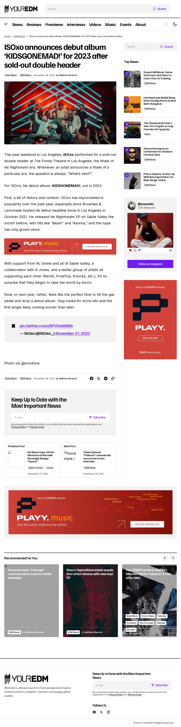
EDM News (19, 36)
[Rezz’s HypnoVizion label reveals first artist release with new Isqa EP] (90, 600)
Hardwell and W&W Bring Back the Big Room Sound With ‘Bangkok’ (160, 100)
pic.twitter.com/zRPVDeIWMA (46, 325)
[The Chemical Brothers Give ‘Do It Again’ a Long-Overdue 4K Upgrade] (132, 130)
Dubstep (162, 616)
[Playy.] (90, 512)
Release (161, 623)
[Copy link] (112, 378)
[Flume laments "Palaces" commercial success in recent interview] (88, 460)
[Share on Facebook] (91, 378)
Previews (131, 623)
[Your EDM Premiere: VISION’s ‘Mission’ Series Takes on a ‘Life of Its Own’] (149, 600)
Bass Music (11, 75)
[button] (6, 24)
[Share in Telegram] (105, 378)
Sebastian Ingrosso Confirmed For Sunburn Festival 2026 (158, 151)
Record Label (146, 623)
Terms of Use (37, 427)
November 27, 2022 (72, 333)
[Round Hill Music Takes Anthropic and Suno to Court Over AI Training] (132, 79)
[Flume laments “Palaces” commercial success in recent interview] (31, 600)
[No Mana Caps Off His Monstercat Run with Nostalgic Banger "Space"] (32, 460)
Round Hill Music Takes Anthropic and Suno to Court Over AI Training (158, 75)
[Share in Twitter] (98, 378)
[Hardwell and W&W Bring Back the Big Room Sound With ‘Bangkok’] (132, 104)
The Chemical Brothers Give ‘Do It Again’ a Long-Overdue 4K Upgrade (159, 126)
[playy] (60, 246)
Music (148, 134)
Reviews (131, 629)
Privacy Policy (18, 427)
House (49, 467)
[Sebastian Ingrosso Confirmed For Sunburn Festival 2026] (132, 155)
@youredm (146, 203)
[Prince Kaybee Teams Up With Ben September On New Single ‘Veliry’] (132, 180)
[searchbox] (98, 9)
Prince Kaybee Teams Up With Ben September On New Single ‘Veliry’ (159, 177)
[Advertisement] (150, 319)
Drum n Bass (148, 616)
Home (7, 36)
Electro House (36, 467)
